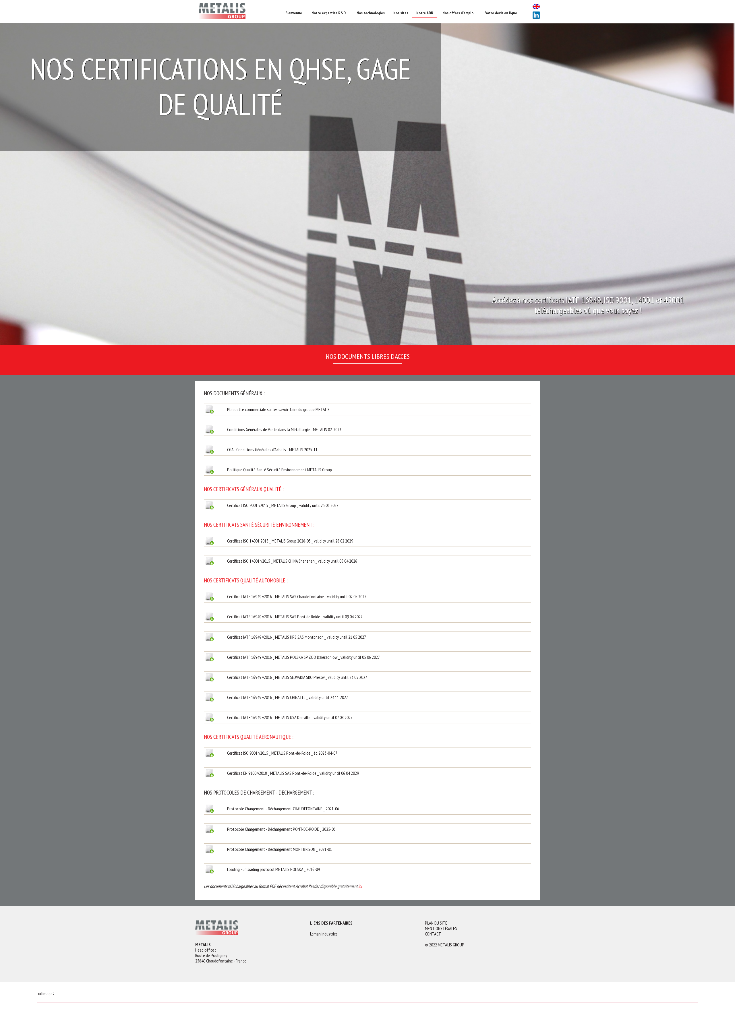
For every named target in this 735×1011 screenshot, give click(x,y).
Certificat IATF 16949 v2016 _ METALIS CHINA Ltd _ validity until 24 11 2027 (367, 697)
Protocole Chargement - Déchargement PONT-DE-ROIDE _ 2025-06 (367, 829)
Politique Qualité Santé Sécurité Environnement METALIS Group (367, 469)
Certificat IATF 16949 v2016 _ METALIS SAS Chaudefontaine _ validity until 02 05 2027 (367, 596)
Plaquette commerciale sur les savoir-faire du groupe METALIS (367, 409)
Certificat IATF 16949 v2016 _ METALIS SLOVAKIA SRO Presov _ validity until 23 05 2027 (367, 677)
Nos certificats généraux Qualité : (244, 489)
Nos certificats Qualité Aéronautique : (248, 736)
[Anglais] (536, 7)
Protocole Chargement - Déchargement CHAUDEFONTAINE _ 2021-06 (367, 808)
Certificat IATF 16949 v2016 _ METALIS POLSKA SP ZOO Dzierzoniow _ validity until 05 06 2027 (367, 657)
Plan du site (436, 923)
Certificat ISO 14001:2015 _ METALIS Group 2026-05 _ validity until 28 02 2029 (367, 541)
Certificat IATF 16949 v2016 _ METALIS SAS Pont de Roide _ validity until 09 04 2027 (367, 616)
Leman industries (324, 934)
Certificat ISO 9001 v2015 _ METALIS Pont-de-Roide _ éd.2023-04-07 (367, 753)
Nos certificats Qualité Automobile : (246, 580)
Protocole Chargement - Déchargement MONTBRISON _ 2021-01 (367, 849)
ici (360, 886)
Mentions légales (441, 928)
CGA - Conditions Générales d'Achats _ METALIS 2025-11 (367, 449)
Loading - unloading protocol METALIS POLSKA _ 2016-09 (367, 869)
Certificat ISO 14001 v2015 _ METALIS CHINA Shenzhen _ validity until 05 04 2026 (367, 561)
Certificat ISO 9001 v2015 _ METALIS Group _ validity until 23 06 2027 (367, 505)
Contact (433, 934)
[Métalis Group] (238, 11)
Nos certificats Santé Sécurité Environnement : (259, 524)
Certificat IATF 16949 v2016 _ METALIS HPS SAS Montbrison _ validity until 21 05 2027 (367, 637)
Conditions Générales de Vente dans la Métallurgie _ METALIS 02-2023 (367, 429)
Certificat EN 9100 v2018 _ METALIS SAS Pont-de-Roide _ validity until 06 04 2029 (367, 773)
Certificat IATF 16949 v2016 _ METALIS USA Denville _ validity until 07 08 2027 (367, 717)
